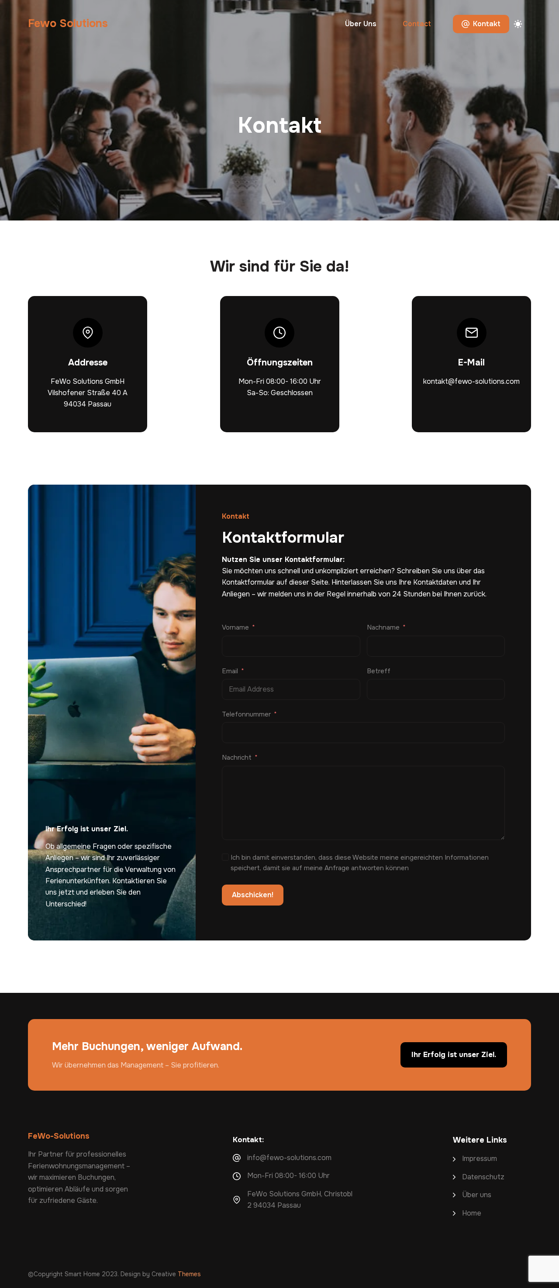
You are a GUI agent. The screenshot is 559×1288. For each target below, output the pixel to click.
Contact (417, 23)
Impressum (479, 1158)
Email (230, 671)
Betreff (378, 671)
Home (471, 1213)
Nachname (383, 627)
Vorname (235, 627)
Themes (189, 1274)
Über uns (360, 23)
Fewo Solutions (68, 24)
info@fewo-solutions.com (289, 1157)
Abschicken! (252, 894)
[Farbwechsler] (518, 24)
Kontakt (486, 23)
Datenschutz (483, 1176)
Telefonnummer (246, 714)
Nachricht (237, 757)
